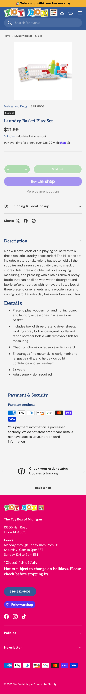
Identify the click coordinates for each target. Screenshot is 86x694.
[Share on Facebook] (26, 221)
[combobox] (43, 22)
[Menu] (79, 12)
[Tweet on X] (18, 221)
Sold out (57, 169)
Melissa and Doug (15, 106)
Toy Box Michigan (23, 684)
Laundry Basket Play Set (28, 35)
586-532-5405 (20, 591)
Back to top (43, 487)
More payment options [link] (43, 191)
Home (7, 35)
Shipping (9, 136)
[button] (70, 12)
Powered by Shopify (45, 684)
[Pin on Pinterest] (34, 221)
